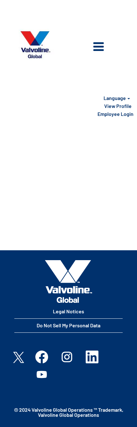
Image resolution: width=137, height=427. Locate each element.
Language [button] (115, 98)
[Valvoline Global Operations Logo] (35, 44)
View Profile (118, 106)
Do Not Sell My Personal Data (68, 325)
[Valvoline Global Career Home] (68, 281)
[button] (88, 47)
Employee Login (115, 114)
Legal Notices (68, 311)
